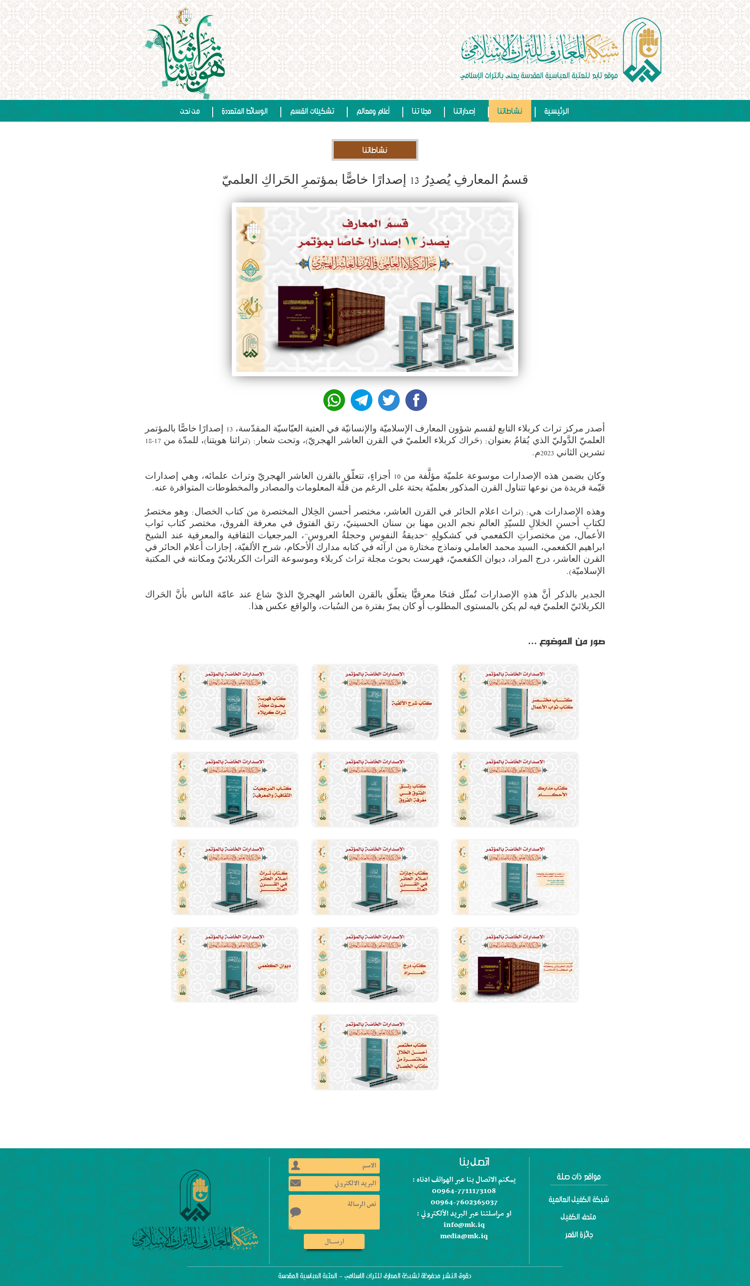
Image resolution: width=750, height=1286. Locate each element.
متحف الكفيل (579, 1216)
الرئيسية (557, 111)
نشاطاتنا (510, 111)
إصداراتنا (464, 111)
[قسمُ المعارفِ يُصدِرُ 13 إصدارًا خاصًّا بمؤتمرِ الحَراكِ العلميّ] (515, 702)
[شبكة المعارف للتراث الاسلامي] (562, 50)
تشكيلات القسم (312, 111)
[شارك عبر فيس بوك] (416, 400)
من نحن (190, 111)
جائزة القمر (579, 1234)
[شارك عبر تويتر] (389, 400)
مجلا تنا (421, 111)
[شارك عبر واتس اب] (334, 400)
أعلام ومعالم (373, 111)
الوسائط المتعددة (245, 111)
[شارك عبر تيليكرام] (361, 400)
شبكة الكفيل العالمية (579, 1199)
